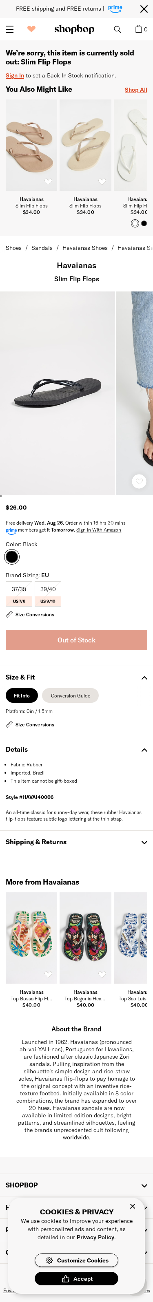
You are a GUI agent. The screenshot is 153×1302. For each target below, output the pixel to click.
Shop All (136, 89)
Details (17, 749)
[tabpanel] (76, 719)
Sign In (15, 75)
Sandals (42, 247)
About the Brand (76, 1029)
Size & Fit (20, 677)
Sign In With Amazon (98, 529)
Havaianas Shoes (85, 247)
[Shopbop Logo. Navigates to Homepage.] (74, 29)
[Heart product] (139, 481)
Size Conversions (35, 614)
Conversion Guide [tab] (70, 698)
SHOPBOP (22, 1185)
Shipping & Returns (36, 841)
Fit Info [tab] (22, 698)
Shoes (14, 247)
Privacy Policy (95, 1237)
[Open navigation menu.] (10, 29)
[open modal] (58, 393)
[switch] (48, 182)
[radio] (19, 594)
